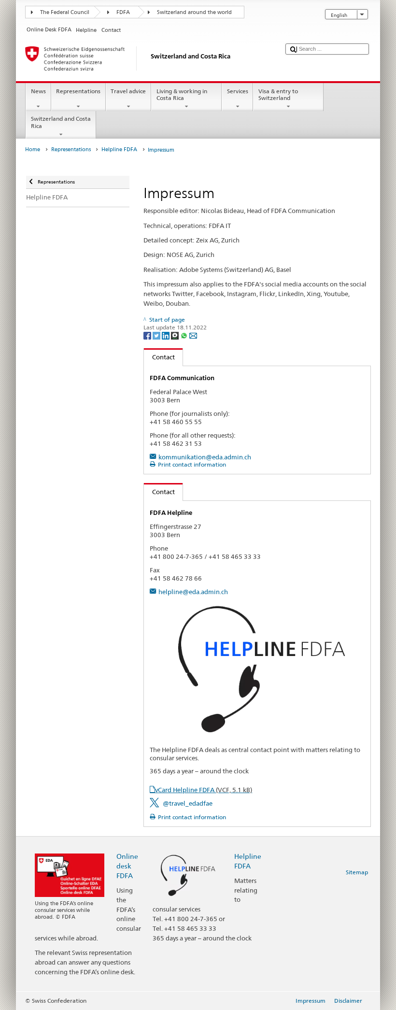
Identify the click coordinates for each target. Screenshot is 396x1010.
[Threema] (175, 335)
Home (32, 149)
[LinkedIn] (166, 335)
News (38, 91)
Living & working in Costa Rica (181, 94)
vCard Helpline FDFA (203, 790)
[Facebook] (148, 335)
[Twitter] (157, 335)
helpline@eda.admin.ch (193, 592)
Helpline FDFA (119, 149)
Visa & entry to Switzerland (278, 94)
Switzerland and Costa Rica (61, 122)
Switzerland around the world (194, 12)
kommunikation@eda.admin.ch (204, 457)
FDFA (123, 12)
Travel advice (128, 91)
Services (237, 91)
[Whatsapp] (184, 335)
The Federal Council (64, 12)
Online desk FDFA (127, 866)
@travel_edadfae (187, 803)
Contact (159, 357)
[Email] (193, 335)
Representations (78, 91)
